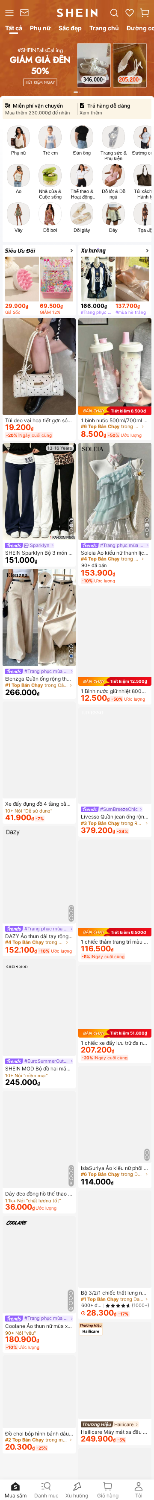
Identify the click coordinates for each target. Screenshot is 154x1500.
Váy (19, 230)
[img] (114, 410)
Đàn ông (82, 152)
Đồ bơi (50, 230)
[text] (93, 79)
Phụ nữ (18, 152)
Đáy (113, 230)
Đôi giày (82, 230)
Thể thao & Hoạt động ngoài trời (82, 194)
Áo (18, 191)
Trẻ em (50, 152)
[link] (25, 12)
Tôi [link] (138, 1495)
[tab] (13, 29)
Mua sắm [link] (16, 1495)
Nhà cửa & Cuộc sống (50, 194)
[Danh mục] (8, 12)
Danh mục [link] (46, 1495)
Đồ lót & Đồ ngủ (113, 194)
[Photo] (18, 137)
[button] (144, 12)
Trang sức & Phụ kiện (114, 155)
